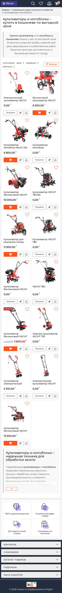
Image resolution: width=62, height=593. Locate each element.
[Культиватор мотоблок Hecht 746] (16, 130)
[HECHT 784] (45, 272)
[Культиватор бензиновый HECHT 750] (16, 177)
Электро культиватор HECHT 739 (45, 335)
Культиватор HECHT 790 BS (44, 193)
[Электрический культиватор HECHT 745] (16, 83)
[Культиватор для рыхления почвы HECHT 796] (16, 225)
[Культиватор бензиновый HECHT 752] (16, 319)
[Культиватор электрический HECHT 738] (16, 366)
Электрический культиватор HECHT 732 (44, 384)
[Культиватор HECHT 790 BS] (45, 177)
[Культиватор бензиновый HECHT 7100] (16, 413)
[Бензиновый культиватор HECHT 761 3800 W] (45, 83)
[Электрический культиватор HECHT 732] (45, 366)
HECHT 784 (39, 286)
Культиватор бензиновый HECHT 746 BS (15, 289)
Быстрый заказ (20, 112)
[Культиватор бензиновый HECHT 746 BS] (16, 272)
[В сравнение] (26, 112)
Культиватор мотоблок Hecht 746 (15, 146)
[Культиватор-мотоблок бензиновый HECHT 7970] (45, 130)
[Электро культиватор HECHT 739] (45, 319)
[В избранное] (27, 73)
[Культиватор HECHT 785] (45, 225)
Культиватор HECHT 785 (44, 240)
